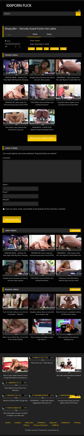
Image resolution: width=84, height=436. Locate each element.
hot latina (55, 48)
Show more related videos (42, 138)
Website (6, 200)
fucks (40, 48)
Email (5, 192)
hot (47, 48)
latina (64, 48)
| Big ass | (53, 423)
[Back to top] (77, 429)
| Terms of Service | (40, 425)
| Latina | (17, 423)
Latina (32, 48)
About (34, 34)
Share (49, 34)
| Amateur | (41, 423)
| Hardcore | (65, 423)
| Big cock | (29, 423)
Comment (6, 158)
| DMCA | (55, 425)
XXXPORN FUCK (18, 5)
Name (5, 185)
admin (37, 41)
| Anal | (7, 423)
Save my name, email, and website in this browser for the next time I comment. (35, 209)
